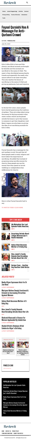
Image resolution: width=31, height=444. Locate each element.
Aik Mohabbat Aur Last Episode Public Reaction (20, 225)
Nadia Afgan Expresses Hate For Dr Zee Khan (14, 283)
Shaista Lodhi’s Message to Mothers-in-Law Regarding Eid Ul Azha (23, 352)
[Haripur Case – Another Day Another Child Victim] (6, 267)
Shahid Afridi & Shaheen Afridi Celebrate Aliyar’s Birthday (13, 327)
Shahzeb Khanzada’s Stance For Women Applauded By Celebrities (14, 319)
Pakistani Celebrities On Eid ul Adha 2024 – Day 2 (8, 351)
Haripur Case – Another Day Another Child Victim (20, 266)
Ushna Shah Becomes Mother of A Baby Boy (19, 246)
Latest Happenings (8, 287)
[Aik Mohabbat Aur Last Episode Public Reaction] (6, 226)
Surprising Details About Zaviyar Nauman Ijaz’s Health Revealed (20, 236)
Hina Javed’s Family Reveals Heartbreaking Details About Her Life (19, 256)
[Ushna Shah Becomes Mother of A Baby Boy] (6, 247)
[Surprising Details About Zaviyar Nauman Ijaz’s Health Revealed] (6, 236)
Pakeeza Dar (11, 40)
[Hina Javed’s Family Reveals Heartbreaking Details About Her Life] (6, 256)
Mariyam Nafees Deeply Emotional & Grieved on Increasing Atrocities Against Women (15, 292)
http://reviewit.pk (7, 368)
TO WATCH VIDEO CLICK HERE (12, 207)
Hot (13, 229)
